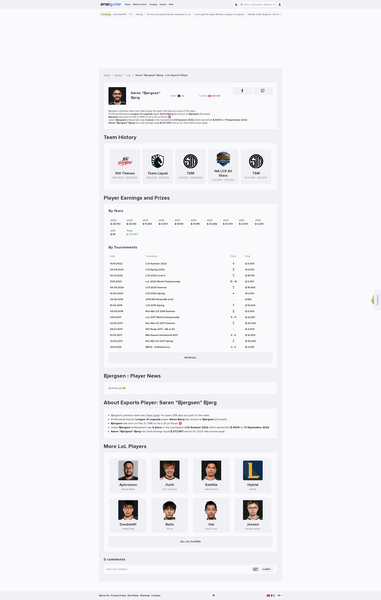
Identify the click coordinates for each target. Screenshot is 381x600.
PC (117, 14)
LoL (182, 95)
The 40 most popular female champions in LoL (155, 14)
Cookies (155, 595)
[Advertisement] (190, 42)
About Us (104, 595)
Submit (267, 569)
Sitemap (145, 595)
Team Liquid (146, 110)
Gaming (125, 14)
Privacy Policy (118, 595)
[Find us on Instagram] (213, 595)
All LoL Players (190, 541)
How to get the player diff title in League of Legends (206, 14)
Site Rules (133, 595)
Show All (190, 357)
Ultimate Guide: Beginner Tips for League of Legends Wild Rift (263, 14)
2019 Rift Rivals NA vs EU (159, 299)
